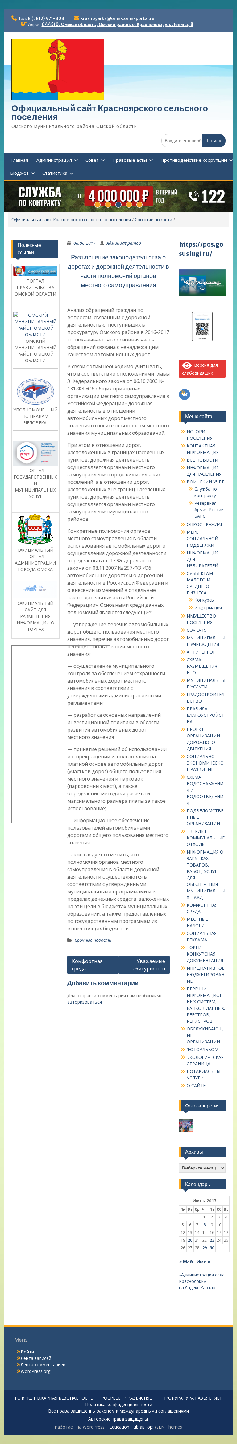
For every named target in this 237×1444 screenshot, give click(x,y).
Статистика (54, 173)
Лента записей (36, 1358)
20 (190, 1240)
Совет (92, 160)
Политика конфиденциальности (118, 1405)
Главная (19, 160)
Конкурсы (204, 600)
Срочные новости (153, 219)
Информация (208, 607)
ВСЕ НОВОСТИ (202, 460)
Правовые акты (129, 160)
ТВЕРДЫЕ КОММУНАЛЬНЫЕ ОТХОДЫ (206, 837)
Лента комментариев (43, 1365)
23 (212, 1240)
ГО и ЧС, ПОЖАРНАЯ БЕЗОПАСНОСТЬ (54, 1398)
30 (212, 1247)
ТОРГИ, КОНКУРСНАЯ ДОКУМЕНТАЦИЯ (205, 953)
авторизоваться (84, 1002)
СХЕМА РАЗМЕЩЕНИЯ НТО (202, 666)
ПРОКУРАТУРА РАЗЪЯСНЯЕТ (192, 1398)
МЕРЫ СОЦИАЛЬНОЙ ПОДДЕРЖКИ (202, 538)
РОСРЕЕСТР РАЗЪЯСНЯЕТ (128, 1398)
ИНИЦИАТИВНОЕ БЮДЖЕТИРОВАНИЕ (205, 974)
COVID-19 (196, 630)
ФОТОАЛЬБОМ (202, 1049)
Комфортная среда (87, 965)
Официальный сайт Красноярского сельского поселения (109, 112)
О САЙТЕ (196, 1085)
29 (204, 1247)
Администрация (54, 160)
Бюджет (19, 173)
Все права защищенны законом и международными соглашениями (118, 1411)
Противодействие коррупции (193, 160)
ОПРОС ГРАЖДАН (205, 524)
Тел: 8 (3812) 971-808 (41, 18)
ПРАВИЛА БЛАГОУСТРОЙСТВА (205, 715)
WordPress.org (35, 1371)
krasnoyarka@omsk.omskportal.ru (117, 18)
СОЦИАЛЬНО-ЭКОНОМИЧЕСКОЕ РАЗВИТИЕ (205, 762)
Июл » (203, 1262)
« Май (186, 1262)
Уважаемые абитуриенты (149, 965)
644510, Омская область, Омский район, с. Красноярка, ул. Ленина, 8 (117, 24)
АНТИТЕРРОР (201, 652)
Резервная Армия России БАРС (209, 509)
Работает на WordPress (80, 1427)
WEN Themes (168, 1427)
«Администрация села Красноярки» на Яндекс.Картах (202, 1281)
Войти (27, 1352)
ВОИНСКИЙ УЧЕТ (205, 482)
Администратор (123, 243)
